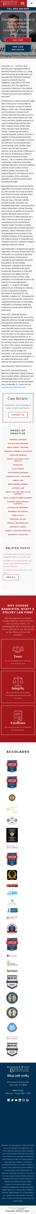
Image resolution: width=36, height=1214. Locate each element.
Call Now (18, 40)
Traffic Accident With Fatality (18, 460)
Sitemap (27, 1211)
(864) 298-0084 (18, 1075)
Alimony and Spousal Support (18, 503)
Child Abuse (18, 469)
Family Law (18, 480)
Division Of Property (18, 508)
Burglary (18, 465)
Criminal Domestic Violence (18, 451)
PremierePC (21, 1209)
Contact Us (18, 415)
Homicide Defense (18, 455)
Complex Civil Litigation (18, 476)
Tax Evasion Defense (18, 473)
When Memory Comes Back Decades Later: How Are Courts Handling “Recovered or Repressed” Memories (17, 563)
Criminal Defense (18, 440)
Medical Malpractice (18, 523)
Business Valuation (18, 512)
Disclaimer (20, 1211)
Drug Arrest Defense (18, 447)
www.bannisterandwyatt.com (13, 387)
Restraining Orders (18, 484)
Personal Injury (18, 519)
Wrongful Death (18, 527)
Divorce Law (18, 488)
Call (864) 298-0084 (18, 9)
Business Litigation (18, 535)
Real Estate (18, 515)
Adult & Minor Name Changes (18, 498)
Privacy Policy (10, 1211)
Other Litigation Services (18, 531)
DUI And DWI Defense (18, 444)
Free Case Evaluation (18, 48)
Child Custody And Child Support (18, 493)
